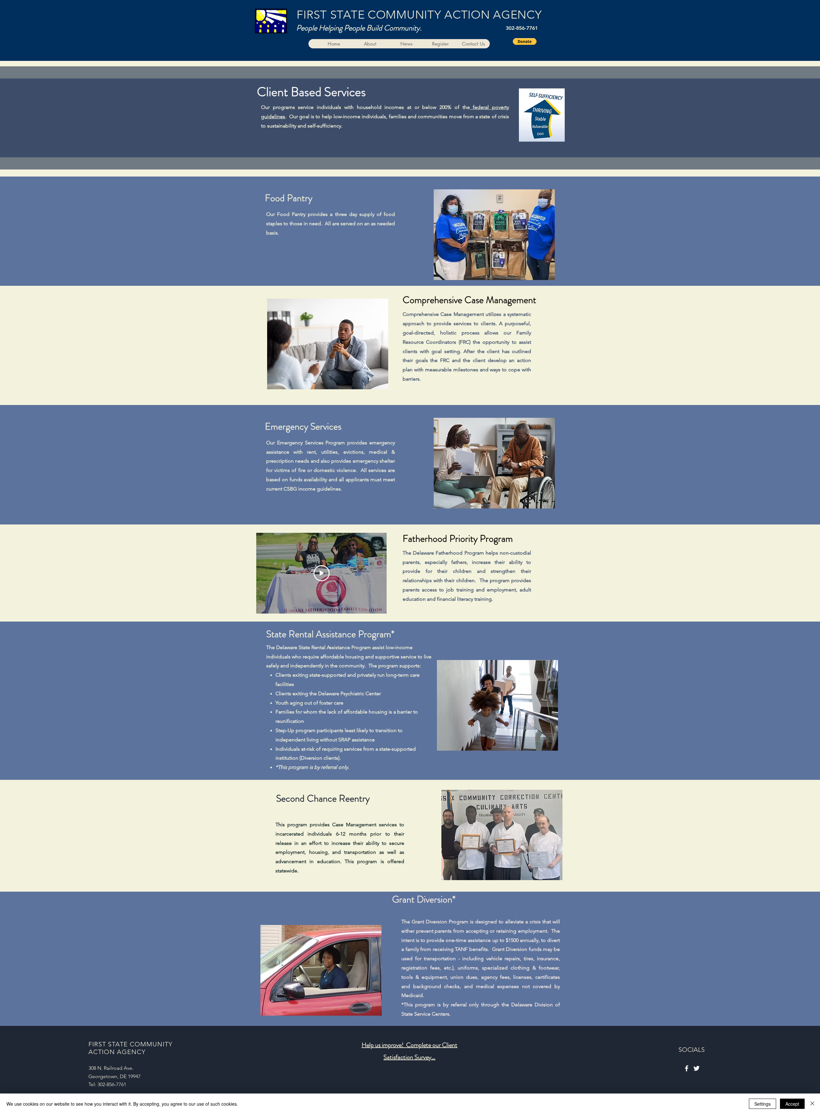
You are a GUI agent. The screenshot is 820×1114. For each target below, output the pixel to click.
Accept (792, 1104)
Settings (762, 1104)
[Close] (812, 1104)
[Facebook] (687, 1068)
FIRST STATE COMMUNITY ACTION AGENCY (419, 14)
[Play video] (322, 573)
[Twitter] (697, 1068)
